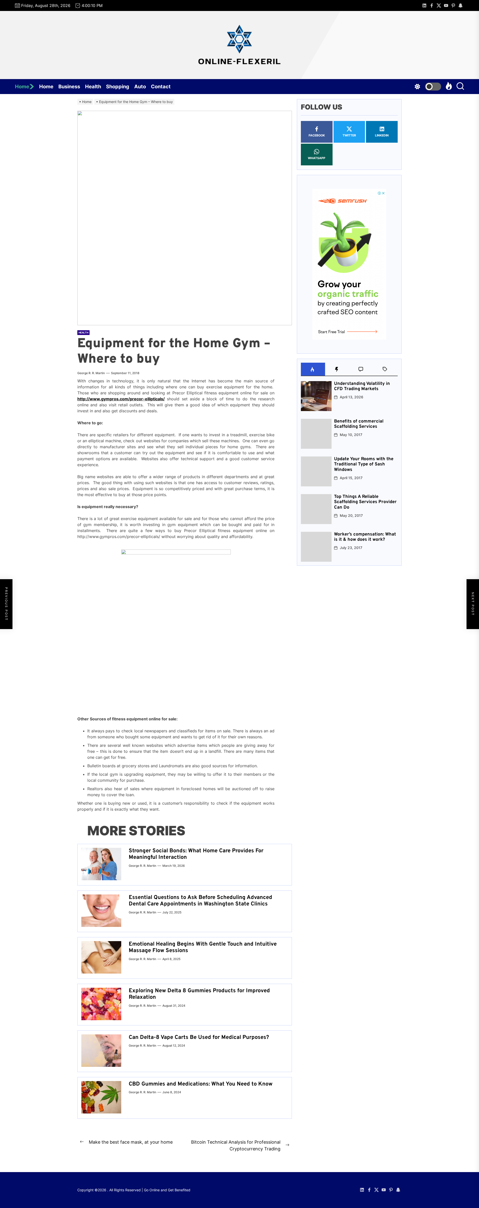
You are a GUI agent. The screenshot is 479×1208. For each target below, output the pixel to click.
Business (69, 87)
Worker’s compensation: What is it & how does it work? (365, 537)
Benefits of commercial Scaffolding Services (358, 424)
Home (22, 87)
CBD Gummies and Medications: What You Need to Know (200, 1084)
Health (93, 87)
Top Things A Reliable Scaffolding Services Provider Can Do (365, 502)
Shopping (117, 87)
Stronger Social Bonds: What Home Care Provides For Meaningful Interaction (196, 854)
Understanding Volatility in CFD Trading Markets (362, 386)
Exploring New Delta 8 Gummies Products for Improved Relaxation (199, 994)
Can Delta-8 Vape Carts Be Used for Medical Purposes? (199, 1037)
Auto (140, 87)
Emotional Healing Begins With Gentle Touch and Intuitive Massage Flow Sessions (203, 947)
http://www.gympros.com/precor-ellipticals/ (121, 398)
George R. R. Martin (91, 373)
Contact (161, 87)
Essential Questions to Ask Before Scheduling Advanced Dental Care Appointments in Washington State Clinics (200, 900)
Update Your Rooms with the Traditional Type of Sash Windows (363, 464)
